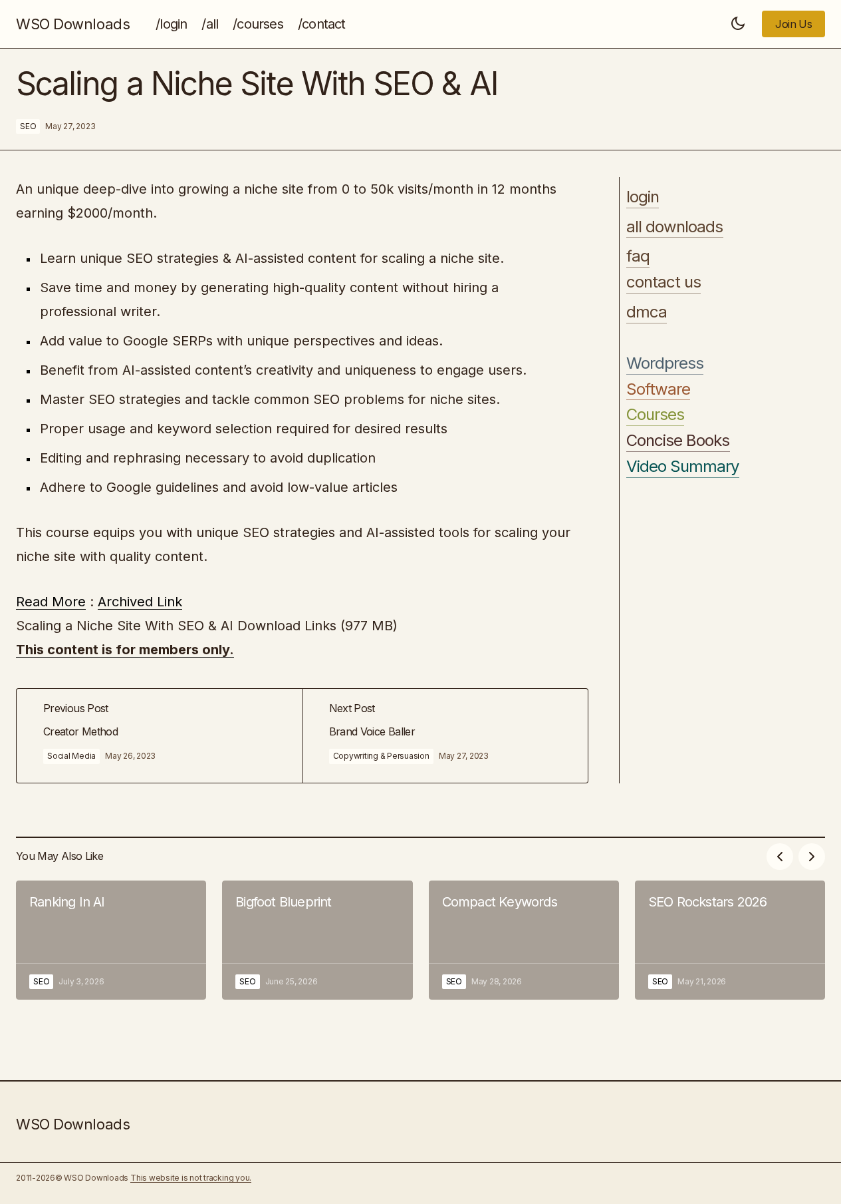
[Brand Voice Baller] (445, 736)
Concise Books (678, 440)
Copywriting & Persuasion (381, 756)
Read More (51, 602)
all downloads (674, 227)
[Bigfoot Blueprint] (317, 940)
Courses (655, 415)
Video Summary (682, 466)
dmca (646, 312)
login (642, 197)
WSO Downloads (73, 24)
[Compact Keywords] (524, 940)
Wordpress (664, 363)
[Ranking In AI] (111, 940)
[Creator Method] (159, 736)
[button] (738, 24)
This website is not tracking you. (190, 1178)
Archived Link (140, 602)
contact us (663, 282)
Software (658, 389)
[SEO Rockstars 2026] (730, 940)
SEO (28, 126)
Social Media (71, 756)
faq (638, 257)
